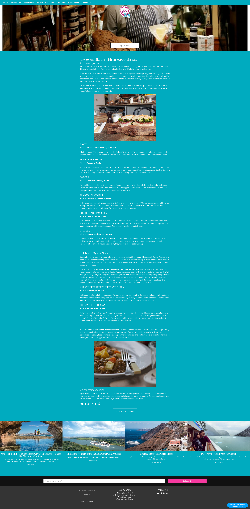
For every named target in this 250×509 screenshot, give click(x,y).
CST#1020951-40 (87, 501)
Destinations (29, 2)
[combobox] (104, 481)
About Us (87, 494)
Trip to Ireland (125, 46)
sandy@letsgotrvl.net (126, 493)
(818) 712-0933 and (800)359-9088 (126, 495)
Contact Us (86, 2)
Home (5, 2)
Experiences (16, 2)
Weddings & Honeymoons (68, 2)
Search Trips (42, 2)
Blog (52, 2)
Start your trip (187, 481)
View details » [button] (31, 465)
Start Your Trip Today (125, 411)
